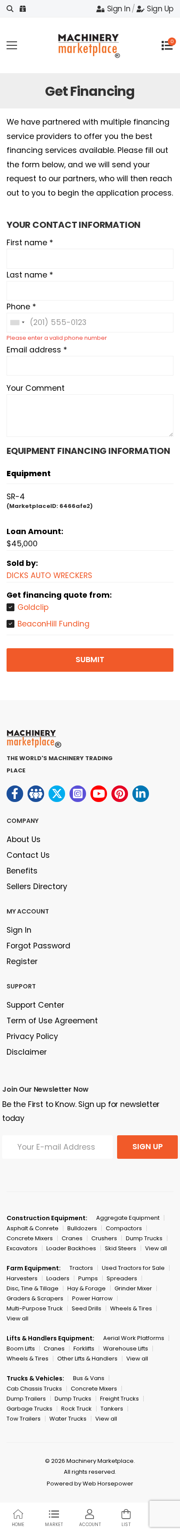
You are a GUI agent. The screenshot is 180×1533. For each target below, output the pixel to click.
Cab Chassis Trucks (34, 1388)
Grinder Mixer (133, 1288)
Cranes (72, 1238)
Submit (90, 659)
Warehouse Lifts (125, 1348)
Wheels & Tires (131, 1308)
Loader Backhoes (71, 1248)
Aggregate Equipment (127, 1218)
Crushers (104, 1238)
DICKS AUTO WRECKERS (49, 575)
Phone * (21, 306)
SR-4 (16, 496)
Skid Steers (120, 1248)
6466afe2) (76, 506)
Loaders (57, 1278)
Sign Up (160, 8)
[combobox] (17, 322)
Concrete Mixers (30, 1238)
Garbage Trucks (29, 1408)
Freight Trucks (119, 1398)
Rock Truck (76, 1408)
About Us (24, 839)
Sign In (118, 8)
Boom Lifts (21, 1348)
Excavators (22, 1248)
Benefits (22, 871)
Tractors (81, 1268)
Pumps (88, 1278)
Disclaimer (27, 1052)
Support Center (35, 1005)
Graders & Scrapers (35, 1298)
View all (156, 1248)
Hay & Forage (86, 1288)
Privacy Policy (32, 1036)
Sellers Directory (37, 886)
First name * (30, 242)
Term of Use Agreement (52, 1020)
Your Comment (36, 388)
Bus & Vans (88, 1378)
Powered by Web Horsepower (90, 1483)
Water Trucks (68, 1418)
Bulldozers (82, 1228)
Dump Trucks (144, 1238)
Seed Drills (86, 1308)
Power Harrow (92, 1298)
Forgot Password (38, 946)
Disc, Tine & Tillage (33, 1288)
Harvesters (22, 1278)
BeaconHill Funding (53, 624)
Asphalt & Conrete (33, 1228)
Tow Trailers (24, 1418)
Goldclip (32, 607)
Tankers (111, 1408)
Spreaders (122, 1278)
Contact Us (28, 855)
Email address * (37, 350)
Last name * (30, 275)
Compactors (124, 1228)
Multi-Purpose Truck (35, 1308)
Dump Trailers (26, 1398)
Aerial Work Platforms (133, 1338)
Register (22, 961)
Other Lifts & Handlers (87, 1358)
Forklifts (83, 1348)
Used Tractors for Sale (133, 1268)
